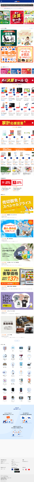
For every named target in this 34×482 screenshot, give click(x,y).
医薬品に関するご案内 (4, 479)
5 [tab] (16, 25)
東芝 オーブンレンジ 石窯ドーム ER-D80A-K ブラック (12, 113)
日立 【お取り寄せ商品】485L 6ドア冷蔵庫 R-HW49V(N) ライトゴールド (4, 113)
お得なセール (2, 462)
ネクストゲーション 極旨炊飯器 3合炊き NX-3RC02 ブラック (19, 98)
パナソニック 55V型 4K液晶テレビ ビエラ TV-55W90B (4, 98)
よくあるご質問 (14, 464)
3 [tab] (15, 25)
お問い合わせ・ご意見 (15, 465)
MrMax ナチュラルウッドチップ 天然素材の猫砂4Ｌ (21, 180)
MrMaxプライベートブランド (5, 463)
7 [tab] (18, 25)
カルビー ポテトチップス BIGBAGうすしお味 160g (12, 141)
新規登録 (32, 4)
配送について (13, 461)
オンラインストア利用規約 (4, 476)
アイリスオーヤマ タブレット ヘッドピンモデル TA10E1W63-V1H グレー (27, 98)
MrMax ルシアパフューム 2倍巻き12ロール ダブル (9, 180)
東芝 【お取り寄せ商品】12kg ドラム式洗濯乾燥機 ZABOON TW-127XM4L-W (12, 98)
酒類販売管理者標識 (3, 478)
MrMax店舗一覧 (24, 461)
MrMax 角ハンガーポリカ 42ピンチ (27, 180)
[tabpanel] (17, 17)
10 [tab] (21, 25)
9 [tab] (20, 25)
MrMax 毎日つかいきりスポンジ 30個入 (3, 180)
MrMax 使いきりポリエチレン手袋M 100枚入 (15, 180)
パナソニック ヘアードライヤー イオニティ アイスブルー (27, 113)
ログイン (32, 3)
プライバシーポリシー (4, 475)
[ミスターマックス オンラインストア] (17, 1)
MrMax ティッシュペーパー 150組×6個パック (19, 141)
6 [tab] (17, 25)
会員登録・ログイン (3, 461)
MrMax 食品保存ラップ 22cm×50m (26, 141)
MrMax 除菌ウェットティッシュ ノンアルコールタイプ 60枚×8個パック (4, 141)
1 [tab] (13, 25)
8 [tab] (19, 25)
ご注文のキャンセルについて (16, 462)
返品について (13, 463)
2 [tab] (14, 25)
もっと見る (30, 28)
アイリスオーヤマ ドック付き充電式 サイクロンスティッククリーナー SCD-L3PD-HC (19, 113)
